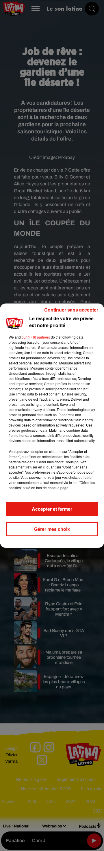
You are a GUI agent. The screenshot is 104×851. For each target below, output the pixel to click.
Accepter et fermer (52, 509)
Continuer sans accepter (71, 309)
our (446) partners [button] (36, 337)
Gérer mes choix (52, 529)
